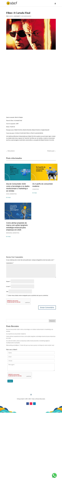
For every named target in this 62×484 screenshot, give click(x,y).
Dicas (7, 194)
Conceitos (35, 189)
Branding (9, 233)
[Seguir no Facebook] (27, 403)
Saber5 (11, 16)
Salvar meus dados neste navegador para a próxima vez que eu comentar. (28, 295)
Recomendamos (26, 16)
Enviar (10, 381)
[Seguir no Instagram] (31, 403)
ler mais (8, 197)
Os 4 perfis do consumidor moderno (16, 334)
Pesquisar (52, 321)
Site (7, 291)
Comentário (9, 263)
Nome (8, 281)
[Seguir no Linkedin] (34, 403)
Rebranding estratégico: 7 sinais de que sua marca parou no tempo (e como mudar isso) (30, 345)
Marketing (13, 194)
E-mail (8, 286)
